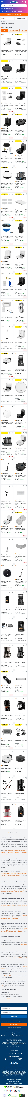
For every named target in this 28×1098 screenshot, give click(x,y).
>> (20, 832)
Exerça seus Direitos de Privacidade (14, 1083)
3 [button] (12, 832)
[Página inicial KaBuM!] (14, 2)
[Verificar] (8, 1087)
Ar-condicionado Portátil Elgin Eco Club (16, 958)
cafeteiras (19, 931)
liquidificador (10, 891)
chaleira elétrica (5, 875)
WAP (16, 905)
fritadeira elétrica (13, 852)
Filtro (4, 18)
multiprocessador (15, 875)
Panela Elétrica (17, 994)
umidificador (4, 854)
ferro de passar (22, 905)
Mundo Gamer (5, 11)
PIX (2, 985)
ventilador (24, 852)
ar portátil (24, 915)
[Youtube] (15, 1053)
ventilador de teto (21, 917)
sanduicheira (4, 931)
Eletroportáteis (11, 23)
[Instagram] (9, 1053)
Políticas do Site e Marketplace (14, 1079)
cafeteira (3, 852)
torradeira (3, 891)
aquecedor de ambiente (8, 917)
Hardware (20, 11)
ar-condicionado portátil (11, 850)
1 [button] (8, 832)
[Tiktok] (22, 1053)
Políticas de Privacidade (14, 1081)
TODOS (4, 30)
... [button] (16, 832)
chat (15, 1031)
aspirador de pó (22, 850)
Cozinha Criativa (4, 996)
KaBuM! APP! (7, 975)
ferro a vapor (19, 891)
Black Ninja (13, 11)
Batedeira (24, 30)
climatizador (15, 918)
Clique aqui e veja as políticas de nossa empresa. (17, 1076)
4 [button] (14, 832)
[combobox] (14, 5)
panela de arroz (12, 931)
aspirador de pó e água (7, 905)
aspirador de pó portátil (20, 890)
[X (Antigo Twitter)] (12, 1053)
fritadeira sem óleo (10, 873)
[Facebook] (6, 1053)
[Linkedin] (18, 1053)
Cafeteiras (19, 996)
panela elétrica (22, 930)
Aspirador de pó (14, 30)
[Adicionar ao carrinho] (12, 34)
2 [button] (10, 832)
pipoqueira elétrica (11, 930)
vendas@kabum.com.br (14, 1032)
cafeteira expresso (22, 873)
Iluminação (3, 998)
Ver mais (9, 998)
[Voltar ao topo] (14, 1063)
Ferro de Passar (12, 996)
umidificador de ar (5, 918)
